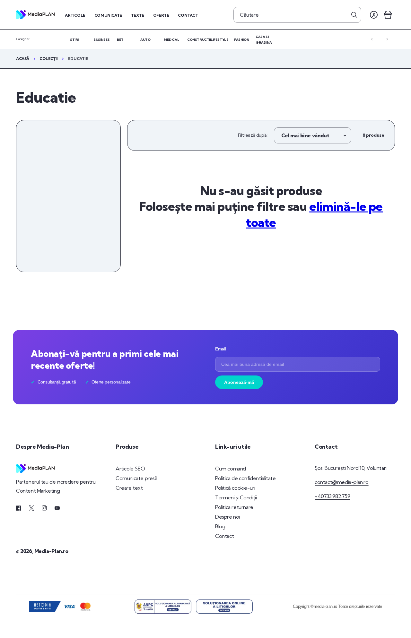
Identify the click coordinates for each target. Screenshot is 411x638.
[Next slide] (387, 39)
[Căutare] (354, 15)
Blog (220, 526)
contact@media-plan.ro (342, 482)
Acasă (22, 58)
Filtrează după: (252, 135)
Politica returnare (234, 507)
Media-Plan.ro (51, 551)
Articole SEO (130, 468)
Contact (224, 536)
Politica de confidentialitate (245, 478)
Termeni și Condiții (236, 497)
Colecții (48, 58)
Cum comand (230, 468)
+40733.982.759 (332, 496)
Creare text (129, 488)
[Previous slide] (372, 39)
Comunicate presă (137, 478)
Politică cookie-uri (235, 488)
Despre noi (227, 516)
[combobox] (297, 15)
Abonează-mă (239, 382)
